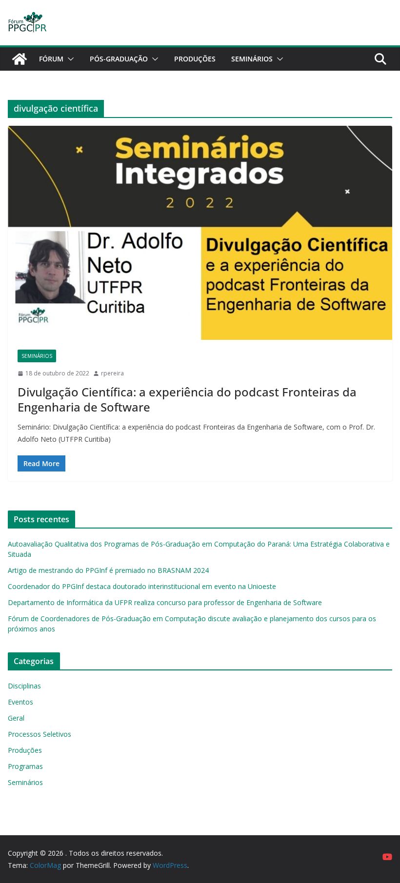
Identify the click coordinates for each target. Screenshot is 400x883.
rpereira (112, 373)
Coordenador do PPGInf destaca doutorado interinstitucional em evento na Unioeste (142, 586)
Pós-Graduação (119, 58)
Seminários (252, 58)
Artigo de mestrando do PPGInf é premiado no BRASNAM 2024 (108, 570)
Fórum (51, 58)
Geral (16, 718)
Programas (25, 766)
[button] (68, 59)
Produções (195, 58)
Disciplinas (24, 685)
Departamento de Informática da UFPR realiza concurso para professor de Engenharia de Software (165, 602)
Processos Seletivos (39, 734)
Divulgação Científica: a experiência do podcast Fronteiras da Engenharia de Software (187, 399)
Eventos (20, 701)
